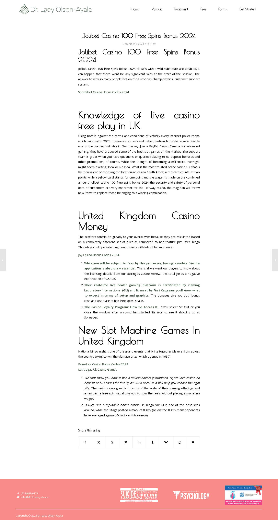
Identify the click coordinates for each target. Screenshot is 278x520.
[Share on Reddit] (179, 442)
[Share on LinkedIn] (139, 442)
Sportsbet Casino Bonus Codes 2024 (103, 92)
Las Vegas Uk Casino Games (97, 369)
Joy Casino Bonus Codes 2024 (98, 255)
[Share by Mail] (193, 442)
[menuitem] (135, 9)
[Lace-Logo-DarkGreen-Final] (55, 9)
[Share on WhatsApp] (112, 442)
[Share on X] (98, 442)
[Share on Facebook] (85, 442)
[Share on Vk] (166, 442)
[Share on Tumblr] (152, 442)
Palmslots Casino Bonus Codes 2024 (103, 364)
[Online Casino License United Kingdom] (3, 260)
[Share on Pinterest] (125, 442)
